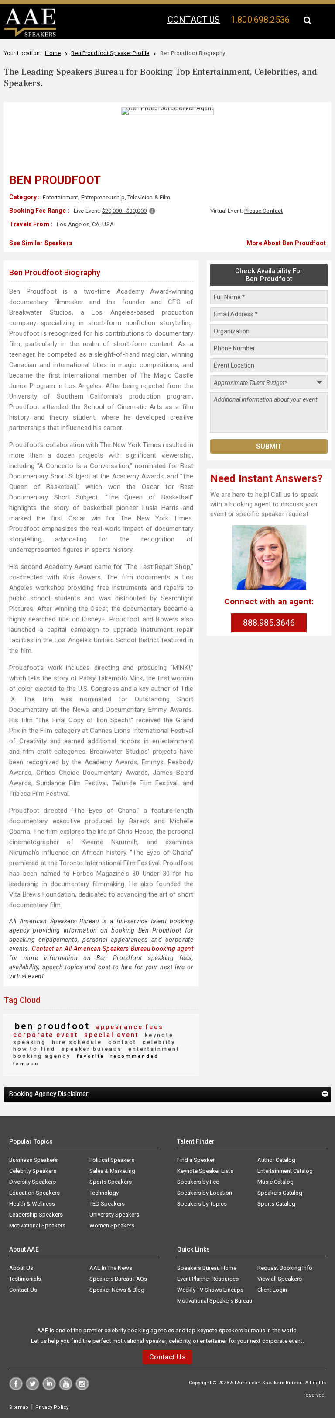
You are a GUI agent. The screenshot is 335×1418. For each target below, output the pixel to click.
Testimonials (25, 1279)
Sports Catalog (276, 1203)
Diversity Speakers (32, 1182)
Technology (104, 1192)
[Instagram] (82, 1388)
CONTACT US (194, 20)
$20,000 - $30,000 (124, 211)
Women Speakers (111, 1225)
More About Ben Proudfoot (286, 242)
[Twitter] (32, 1388)
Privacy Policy (51, 1407)
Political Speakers (111, 1160)
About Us (21, 1268)
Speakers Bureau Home (206, 1268)
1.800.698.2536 (260, 20)
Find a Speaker (196, 1160)
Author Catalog (276, 1160)
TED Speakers (107, 1203)
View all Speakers (279, 1279)
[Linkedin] (49, 1388)
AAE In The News (110, 1268)
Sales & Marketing (112, 1171)
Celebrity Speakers (32, 1171)
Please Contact (263, 211)
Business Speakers (33, 1160)
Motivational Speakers (37, 1225)
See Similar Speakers (40, 242)
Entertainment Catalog (285, 1171)
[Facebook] (16, 1388)
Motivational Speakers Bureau (214, 1300)
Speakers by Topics (202, 1203)
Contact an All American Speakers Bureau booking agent (112, 948)
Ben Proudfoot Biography (54, 272)
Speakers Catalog (279, 1192)
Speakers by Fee (198, 1182)
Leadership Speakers (36, 1214)
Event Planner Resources (208, 1279)
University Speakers (114, 1214)
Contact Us (23, 1289)
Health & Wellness (32, 1203)
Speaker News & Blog (116, 1289)
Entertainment (60, 197)
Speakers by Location (204, 1192)
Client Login (272, 1289)
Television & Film (148, 197)
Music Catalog (275, 1182)
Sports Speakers (110, 1182)
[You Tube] (65, 1388)
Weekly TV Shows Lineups (210, 1289)
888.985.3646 (269, 622)
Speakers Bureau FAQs (118, 1279)
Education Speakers (34, 1192)
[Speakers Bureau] (30, 35)
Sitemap (19, 1407)
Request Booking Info (284, 1268)
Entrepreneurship (103, 197)
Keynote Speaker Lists (205, 1171)
